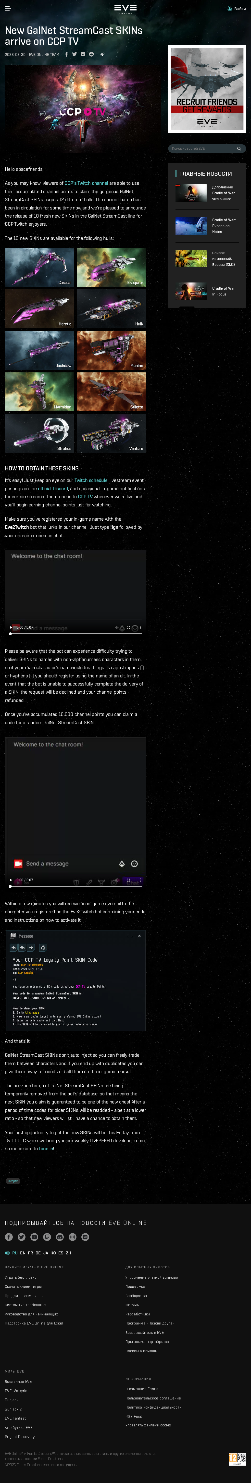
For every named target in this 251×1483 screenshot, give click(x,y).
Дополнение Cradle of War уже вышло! (223, 193)
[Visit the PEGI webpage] (237, 1459)
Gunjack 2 (13, 1409)
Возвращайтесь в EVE (145, 1332)
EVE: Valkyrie (16, 1391)
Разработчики (138, 1314)
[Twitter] (21, 1237)
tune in (46, 1148)
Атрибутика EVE (19, 1427)
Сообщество (136, 1296)
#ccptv (13, 1181)
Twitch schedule (91, 480)
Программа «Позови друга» (150, 1323)
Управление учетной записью (152, 1277)
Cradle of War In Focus (223, 291)
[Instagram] (72, 1237)
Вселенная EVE (18, 1381)
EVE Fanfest (15, 1418)
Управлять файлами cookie (148, 1425)
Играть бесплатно (21, 1277)
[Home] (125, 13)
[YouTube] (34, 1237)
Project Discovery (20, 1436)
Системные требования (25, 1305)
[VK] (85, 1237)
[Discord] (60, 1237)
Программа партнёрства (147, 1341)
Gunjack (11, 1400)
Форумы (133, 1305)
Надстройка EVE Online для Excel (34, 1323)
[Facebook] (9, 1237)
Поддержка (135, 1286)
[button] (236, 8)
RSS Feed (134, 1416)
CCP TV (85, 496)
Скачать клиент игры (23, 1286)
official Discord (53, 488)
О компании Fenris (142, 1389)
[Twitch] (47, 1237)
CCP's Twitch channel (86, 183)
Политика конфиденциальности (153, 1407)
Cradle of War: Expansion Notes (224, 226)
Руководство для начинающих (31, 1314)
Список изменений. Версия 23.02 (224, 258)
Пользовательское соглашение (153, 1398)
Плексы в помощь (141, 1351)
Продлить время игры (24, 1296)
